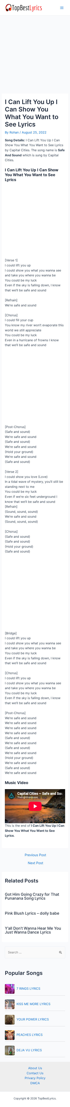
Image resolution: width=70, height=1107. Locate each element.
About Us (35, 1068)
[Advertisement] (35, 57)
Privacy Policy (35, 1078)
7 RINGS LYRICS (28, 988)
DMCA (35, 1083)
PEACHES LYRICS (30, 1035)
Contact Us (35, 1073)
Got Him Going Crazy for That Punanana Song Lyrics (32, 896)
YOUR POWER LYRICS (33, 1019)
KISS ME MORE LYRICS (33, 1004)
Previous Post (35, 855)
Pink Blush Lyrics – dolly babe (32, 913)
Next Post (35, 863)
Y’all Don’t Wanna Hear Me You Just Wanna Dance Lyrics (33, 930)
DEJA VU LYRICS (29, 1050)
